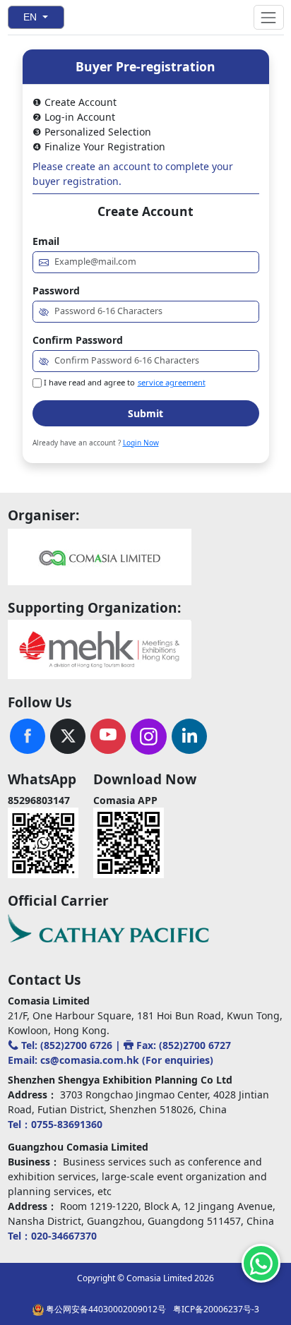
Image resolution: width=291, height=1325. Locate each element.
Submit (145, 413)
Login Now (141, 443)
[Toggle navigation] (268, 17)
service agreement (172, 382)
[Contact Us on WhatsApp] (261, 1263)
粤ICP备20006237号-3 (216, 1309)
